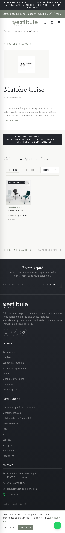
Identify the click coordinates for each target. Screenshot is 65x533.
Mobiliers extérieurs (13, 378)
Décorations (9, 351)
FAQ (5, 428)
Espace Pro (8, 455)
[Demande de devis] (52, 22)
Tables (6, 373)
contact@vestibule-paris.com (22, 488)
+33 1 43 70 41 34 (16, 483)
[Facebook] (14, 332)
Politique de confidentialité (17, 418)
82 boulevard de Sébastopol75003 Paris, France (21, 475)
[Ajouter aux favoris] (27, 183)
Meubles (7, 357)
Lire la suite (11, 120)
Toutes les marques (19, 44)
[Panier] (59, 22)
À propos (7, 445)
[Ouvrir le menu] (4, 22)
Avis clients (8, 450)
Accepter (26, 527)
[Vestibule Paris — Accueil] (25, 23)
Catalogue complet (49, 250)
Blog (5, 434)
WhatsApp (12, 494)
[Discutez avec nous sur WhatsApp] (57, 525)
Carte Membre (10, 423)
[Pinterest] (23, 332)
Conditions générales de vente (19, 407)
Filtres (14, 169)
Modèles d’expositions (14, 368)
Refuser (9, 527)
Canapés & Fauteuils (13, 362)
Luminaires (8, 384)
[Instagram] (6, 332)
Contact (7, 439)
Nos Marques (10, 389)
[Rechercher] (45, 22)
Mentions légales (12, 412)
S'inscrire (49, 284)
